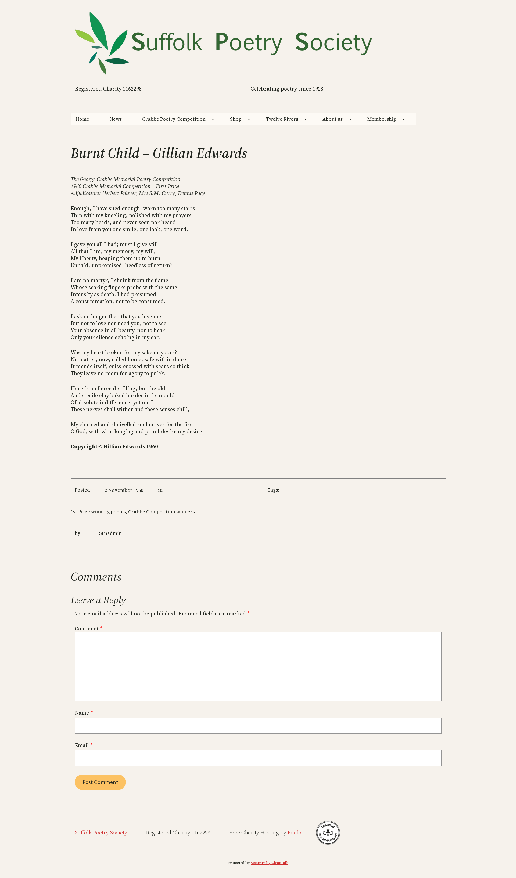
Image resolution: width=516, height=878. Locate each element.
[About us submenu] (350, 118)
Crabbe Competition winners (161, 511)
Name (84, 712)
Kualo (294, 832)
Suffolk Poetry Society (101, 832)
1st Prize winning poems (98, 511)
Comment (89, 628)
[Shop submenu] (249, 118)
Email (84, 745)
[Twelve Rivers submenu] (305, 118)
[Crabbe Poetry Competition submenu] (213, 118)
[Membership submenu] (403, 118)
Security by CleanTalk (269, 863)
